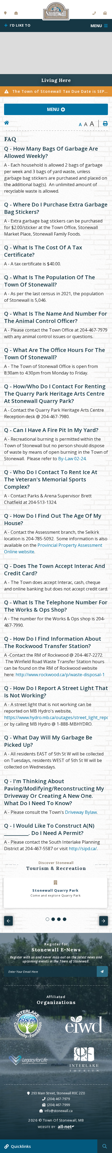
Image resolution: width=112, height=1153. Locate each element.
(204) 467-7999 (58, 1105)
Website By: (47, 1127)
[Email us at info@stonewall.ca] (16, 13)
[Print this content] (103, 123)
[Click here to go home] (8, 123)
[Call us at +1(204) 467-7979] (94, 13)
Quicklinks (21, 1146)
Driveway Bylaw (81, 812)
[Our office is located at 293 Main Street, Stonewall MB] (5, 13)
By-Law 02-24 (72, 459)
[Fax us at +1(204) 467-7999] (105, 13)
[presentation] (8, 920)
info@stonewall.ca (59, 1110)
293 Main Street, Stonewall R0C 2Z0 (58, 1093)
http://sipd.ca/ (83, 849)
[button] (47, 919)
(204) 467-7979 (58, 1099)
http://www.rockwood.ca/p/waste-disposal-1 (60, 675)
